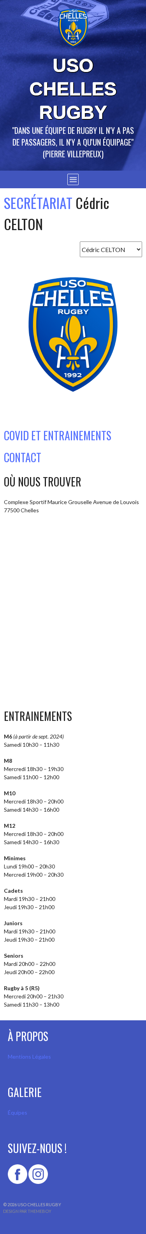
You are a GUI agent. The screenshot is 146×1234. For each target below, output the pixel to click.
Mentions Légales (29, 1056)
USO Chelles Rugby (73, 89)
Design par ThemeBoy (27, 1211)
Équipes (17, 1112)
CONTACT (22, 457)
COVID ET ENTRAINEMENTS (57, 435)
